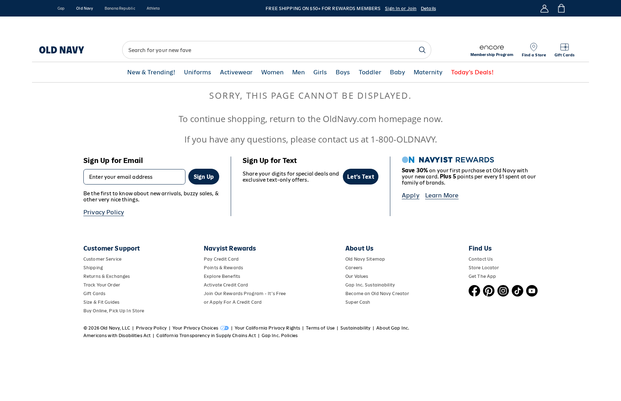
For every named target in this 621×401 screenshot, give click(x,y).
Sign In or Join (401, 8)
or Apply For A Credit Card (233, 302)
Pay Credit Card (221, 259)
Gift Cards (94, 293)
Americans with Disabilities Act (117, 335)
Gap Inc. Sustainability (370, 285)
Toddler (370, 72)
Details (428, 8)
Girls (320, 72)
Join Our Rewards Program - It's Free (245, 293)
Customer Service (102, 259)
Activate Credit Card (226, 285)
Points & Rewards (223, 267)
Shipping (93, 267)
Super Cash (357, 302)
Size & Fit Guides (101, 302)
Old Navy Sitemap (365, 259)
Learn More (442, 195)
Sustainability (355, 328)
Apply (410, 195)
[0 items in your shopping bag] (560, 8)
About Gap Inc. (392, 328)
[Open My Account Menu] (544, 8)
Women (272, 72)
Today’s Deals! (472, 72)
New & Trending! (151, 72)
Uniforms (197, 72)
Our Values (356, 276)
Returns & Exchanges (106, 276)
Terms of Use (320, 328)
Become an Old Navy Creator (377, 293)
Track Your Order (101, 285)
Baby (397, 72)
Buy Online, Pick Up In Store (113, 310)
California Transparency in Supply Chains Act (206, 335)
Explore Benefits (222, 276)
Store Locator (484, 267)
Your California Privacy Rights (267, 328)
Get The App (482, 276)
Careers (353, 267)
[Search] (422, 50)
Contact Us (481, 259)
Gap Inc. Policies (280, 335)
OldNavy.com (349, 119)
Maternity (428, 72)
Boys (343, 72)
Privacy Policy (103, 212)
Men (298, 72)
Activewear (236, 72)
